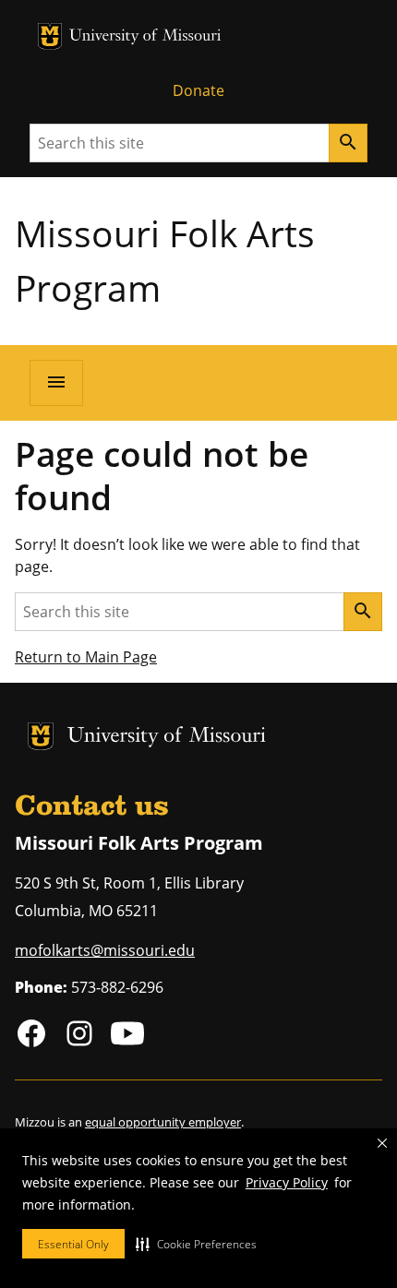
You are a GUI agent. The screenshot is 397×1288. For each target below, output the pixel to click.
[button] (196, 1243)
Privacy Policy (287, 1182)
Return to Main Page (86, 657)
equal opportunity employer (163, 1122)
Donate (198, 90)
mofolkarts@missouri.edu (105, 950)
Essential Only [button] (73, 1244)
